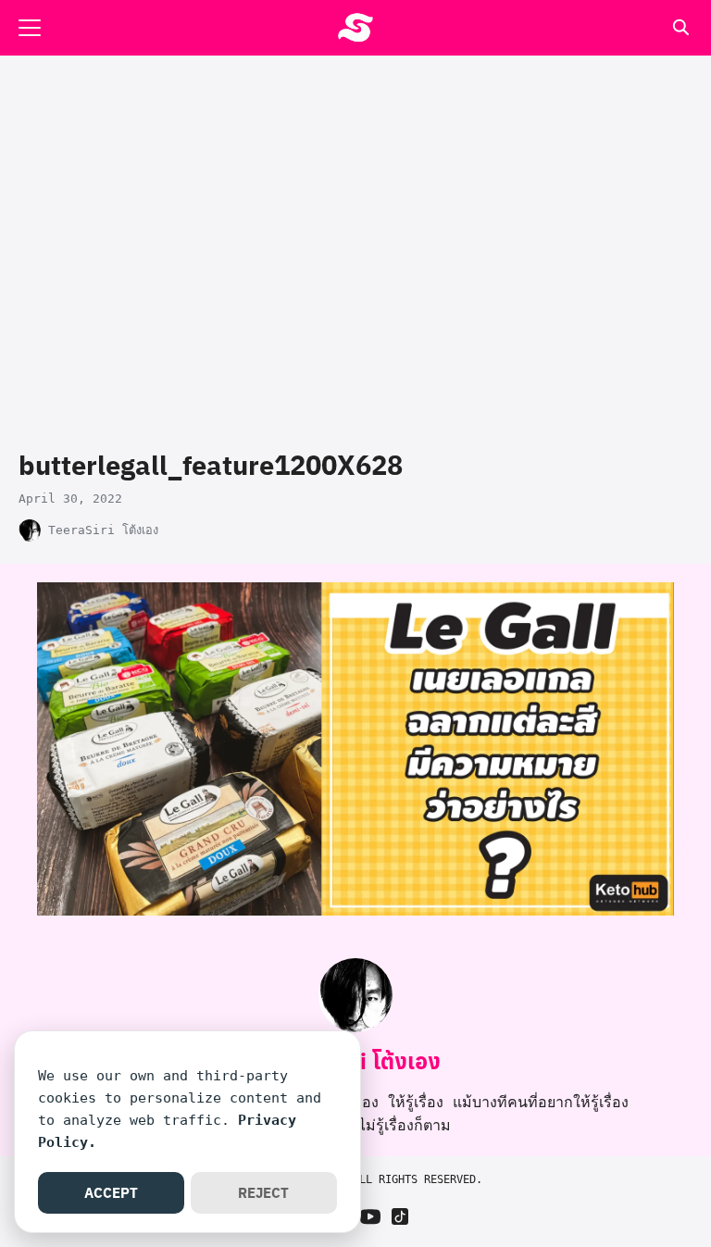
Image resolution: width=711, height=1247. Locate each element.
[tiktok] (400, 1216)
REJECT (263, 1192)
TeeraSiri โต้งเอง (103, 530)
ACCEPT (111, 1192)
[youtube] (370, 1216)
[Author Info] (355, 1027)
